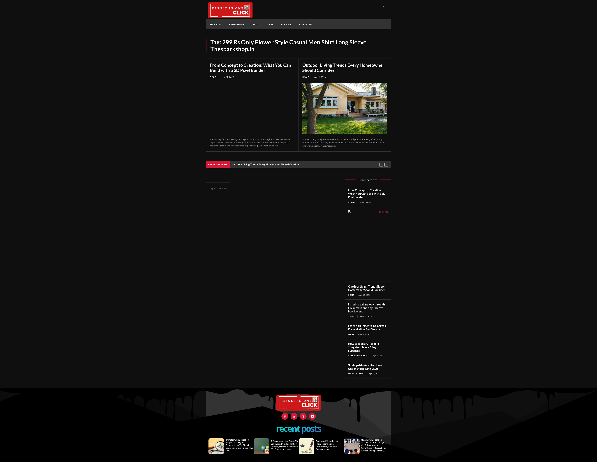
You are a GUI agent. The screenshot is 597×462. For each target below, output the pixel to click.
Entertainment (356, 373)
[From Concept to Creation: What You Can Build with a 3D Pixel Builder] (252, 108)
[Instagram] (294, 416)
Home (305, 77)
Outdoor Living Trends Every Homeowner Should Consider (343, 67)
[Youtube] (312, 416)
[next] (386, 164)
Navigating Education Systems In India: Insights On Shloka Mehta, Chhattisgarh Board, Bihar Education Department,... (373, 445)
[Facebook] (284, 416)
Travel (351, 316)
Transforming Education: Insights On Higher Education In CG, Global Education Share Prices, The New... (239, 445)
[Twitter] (303, 416)
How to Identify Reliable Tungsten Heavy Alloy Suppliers (363, 347)
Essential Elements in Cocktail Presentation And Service (367, 327)
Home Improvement (358, 356)
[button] (382, 5)
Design (214, 77)
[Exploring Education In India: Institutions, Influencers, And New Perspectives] (306, 446)
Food (351, 334)
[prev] (381, 164)
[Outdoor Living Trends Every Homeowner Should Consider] (344, 108)
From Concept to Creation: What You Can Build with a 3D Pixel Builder (250, 67)
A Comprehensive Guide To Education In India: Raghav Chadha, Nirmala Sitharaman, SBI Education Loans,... (284, 445)
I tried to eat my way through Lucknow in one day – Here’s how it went (366, 308)
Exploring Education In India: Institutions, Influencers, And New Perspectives (327, 445)
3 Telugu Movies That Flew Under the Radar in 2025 (365, 366)
